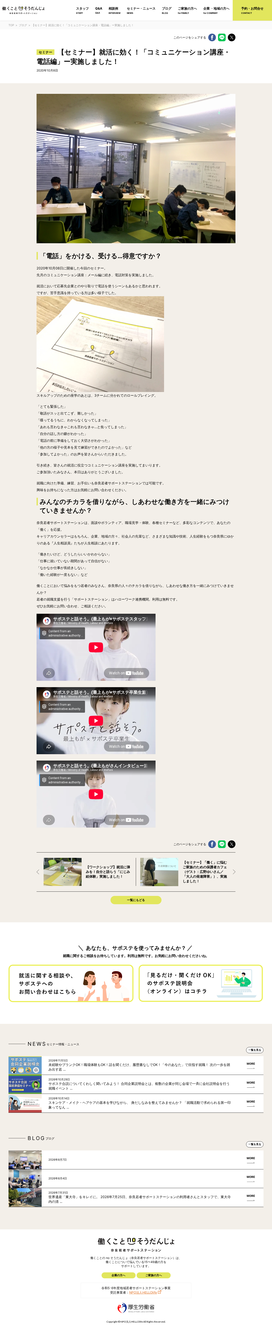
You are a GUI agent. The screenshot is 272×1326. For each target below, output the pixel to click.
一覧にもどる (136, 900)
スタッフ (82, 10)
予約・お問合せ (252, 10)
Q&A (98, 10)
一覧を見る (254, 1049)
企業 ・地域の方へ (216, 10)
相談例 (114, 10)
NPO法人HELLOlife (143, 1292)
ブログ (166, 10)
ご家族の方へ (187, 10)
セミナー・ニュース (141, 10)
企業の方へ (118, 1275)
